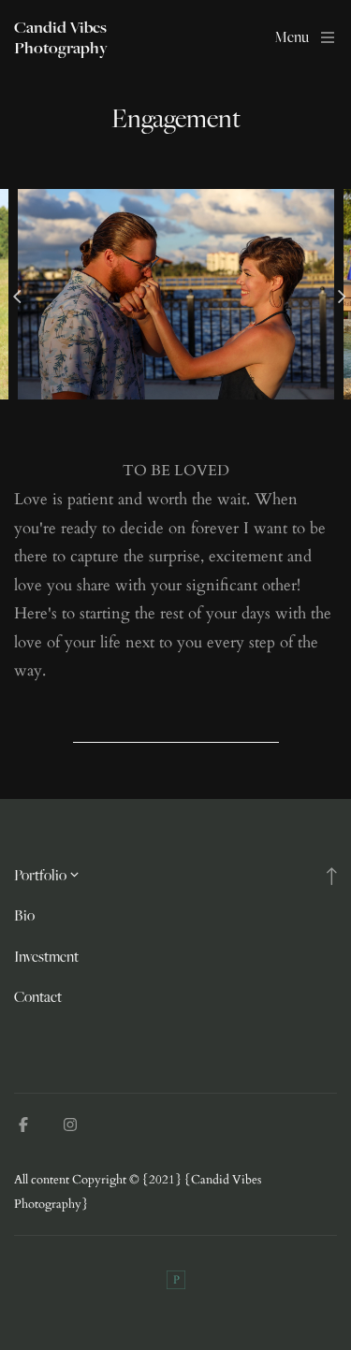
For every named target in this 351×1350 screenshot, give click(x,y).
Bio (24, 915)
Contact (38, 997)
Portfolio (40, 875)
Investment (46, 956)
